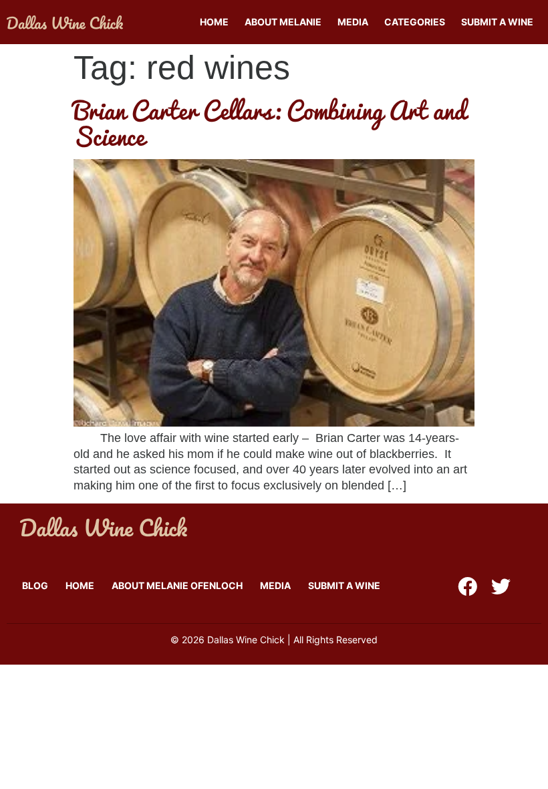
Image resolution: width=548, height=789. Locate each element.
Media (352, 21)
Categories (414, 21)
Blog (35, 585)
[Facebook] (467, 586)
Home (214, 21)
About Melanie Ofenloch (177, 585)
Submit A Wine (497, 21)
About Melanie (283, 21)
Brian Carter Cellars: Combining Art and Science (270, 122)
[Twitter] (501, 586)
